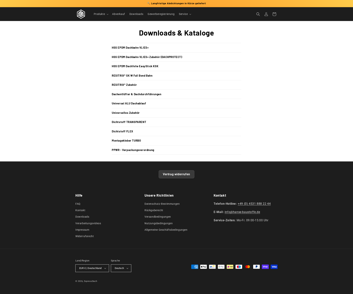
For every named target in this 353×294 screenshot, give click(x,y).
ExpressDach (90, 281)
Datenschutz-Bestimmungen (162, 203)
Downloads (82, 216)
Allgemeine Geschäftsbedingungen (166, 229)
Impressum (82, 229)
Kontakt (80, 210)
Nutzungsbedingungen (159, 223)
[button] (101, 14)
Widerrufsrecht (84, 236)
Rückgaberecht (154, 210)
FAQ (78, 203)
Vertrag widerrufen (176, 174)
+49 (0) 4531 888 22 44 (254, 203)
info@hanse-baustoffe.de (242, 212)
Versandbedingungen (158, 216)
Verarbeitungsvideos (88, 223)
